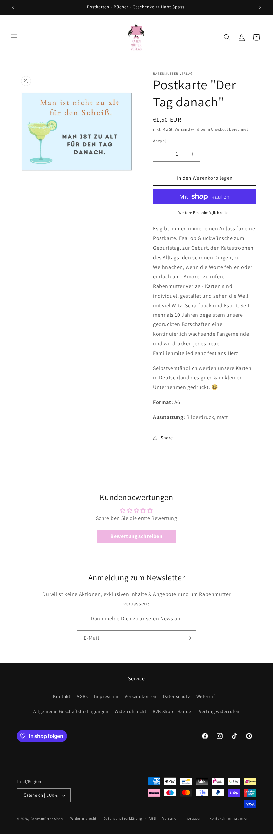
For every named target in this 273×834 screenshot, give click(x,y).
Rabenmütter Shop (46, 818)
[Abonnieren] (188, 638)
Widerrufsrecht (130, 711)
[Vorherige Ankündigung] (13, 7)
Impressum (106, 696)
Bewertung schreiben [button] (136, 536)
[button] (14, 37)
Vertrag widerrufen (219, 711)
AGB (152, 818)
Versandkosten (141, 696)
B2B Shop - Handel (173, 711)
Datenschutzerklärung (122, 818)
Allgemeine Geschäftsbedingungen (71, 711)
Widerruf (205, 696)
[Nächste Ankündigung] (260, 7)
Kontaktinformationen (229, 818)
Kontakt (61, 696)
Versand (182, 129)
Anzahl (159, 141)
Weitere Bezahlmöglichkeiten (204, 212)
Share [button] (167, 438)
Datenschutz (176, 696)
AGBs (82, 696)
